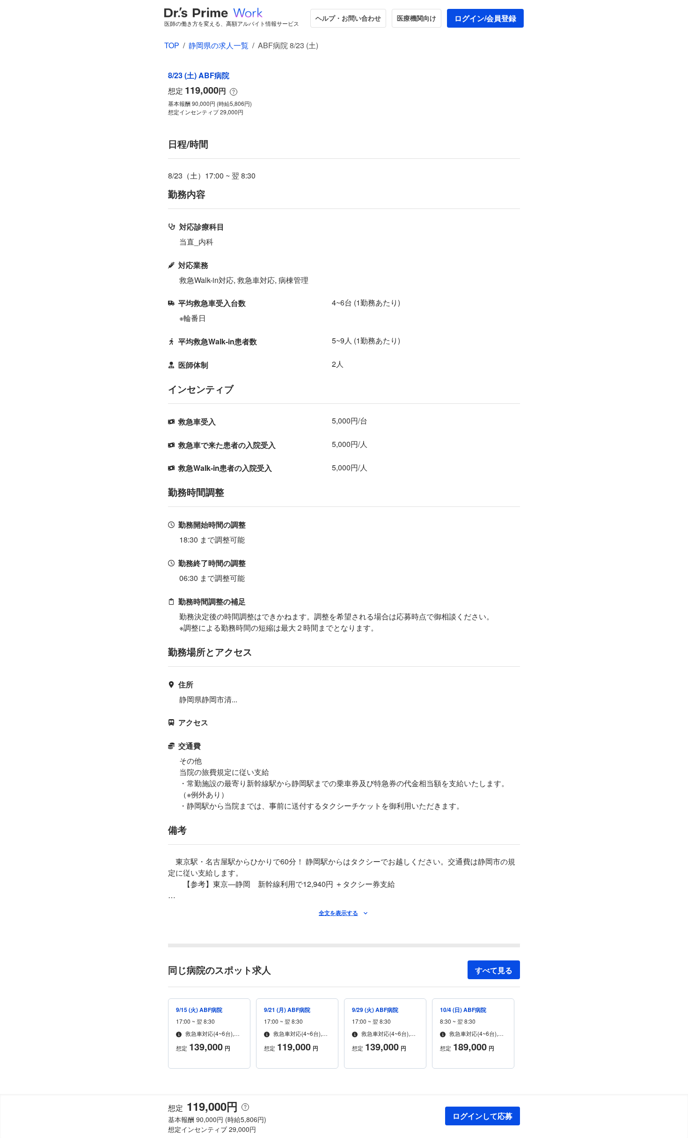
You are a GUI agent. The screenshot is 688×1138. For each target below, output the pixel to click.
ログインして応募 (482, 1115)
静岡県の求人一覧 (219, 45)
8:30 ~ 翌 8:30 (458, 1021)
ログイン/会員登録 (485, 18)
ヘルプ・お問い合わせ (348, 17)
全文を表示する (338, 912)
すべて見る (493, 970)
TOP (171, 45)
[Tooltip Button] (233, 91)
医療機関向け (416, 17)
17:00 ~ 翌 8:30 (195, 1021)
